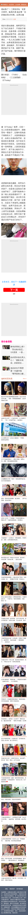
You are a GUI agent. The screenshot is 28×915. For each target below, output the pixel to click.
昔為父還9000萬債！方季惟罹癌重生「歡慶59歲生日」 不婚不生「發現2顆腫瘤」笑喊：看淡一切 (14, 598)
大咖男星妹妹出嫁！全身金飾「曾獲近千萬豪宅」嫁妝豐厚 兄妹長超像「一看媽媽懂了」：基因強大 (13, 640)
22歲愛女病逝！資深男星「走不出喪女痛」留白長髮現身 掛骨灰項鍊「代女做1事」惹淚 (13, 619)
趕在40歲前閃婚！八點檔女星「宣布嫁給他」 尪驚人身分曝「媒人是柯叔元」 (14, 739)
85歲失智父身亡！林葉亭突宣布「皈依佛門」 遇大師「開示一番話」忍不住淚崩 (14, 759)
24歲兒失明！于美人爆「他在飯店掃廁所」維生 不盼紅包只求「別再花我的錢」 (13, 660)
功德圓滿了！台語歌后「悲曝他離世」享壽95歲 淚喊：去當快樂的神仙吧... (13, 538)
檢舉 (14, 19)
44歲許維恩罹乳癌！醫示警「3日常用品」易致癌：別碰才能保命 (13, 879)
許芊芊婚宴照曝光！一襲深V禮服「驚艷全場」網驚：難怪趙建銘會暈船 (12, 460)
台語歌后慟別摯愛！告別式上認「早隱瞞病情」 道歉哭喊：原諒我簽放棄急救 (13, 839)
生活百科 (11, 4)
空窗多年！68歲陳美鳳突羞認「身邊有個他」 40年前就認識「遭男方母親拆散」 (14, 700)
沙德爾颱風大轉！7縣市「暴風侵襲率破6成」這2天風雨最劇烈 (13, 479)
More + (25, 378)
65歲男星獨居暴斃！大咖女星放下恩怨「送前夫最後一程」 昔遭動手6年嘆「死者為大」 (13, 578)
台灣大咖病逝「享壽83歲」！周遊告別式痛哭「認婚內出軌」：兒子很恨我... (13, 680)
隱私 (6, 889)
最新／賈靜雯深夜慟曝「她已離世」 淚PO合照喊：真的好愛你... (14, 499)
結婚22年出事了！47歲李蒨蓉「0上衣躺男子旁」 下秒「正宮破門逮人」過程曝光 (13, 419)
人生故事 (17, 4)
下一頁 (14, 289)
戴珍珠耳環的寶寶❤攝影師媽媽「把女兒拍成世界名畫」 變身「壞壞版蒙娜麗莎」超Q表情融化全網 (13, 398)
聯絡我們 (12, 889)
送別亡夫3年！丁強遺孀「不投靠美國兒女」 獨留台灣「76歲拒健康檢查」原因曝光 (14, 519)
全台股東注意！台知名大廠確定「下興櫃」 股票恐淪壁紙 (13, 439)
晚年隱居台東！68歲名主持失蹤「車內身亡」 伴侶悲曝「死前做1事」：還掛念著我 (14, 558)
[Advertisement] (14, 101)
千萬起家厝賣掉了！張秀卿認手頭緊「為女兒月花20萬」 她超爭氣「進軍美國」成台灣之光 (13, 819)
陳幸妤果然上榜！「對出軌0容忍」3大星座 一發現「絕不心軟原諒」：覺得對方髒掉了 (17, 349)
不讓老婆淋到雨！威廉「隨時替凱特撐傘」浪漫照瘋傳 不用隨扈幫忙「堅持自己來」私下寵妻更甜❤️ (13, 779)
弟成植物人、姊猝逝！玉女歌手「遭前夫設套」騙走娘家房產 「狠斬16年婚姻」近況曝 (13, 719)
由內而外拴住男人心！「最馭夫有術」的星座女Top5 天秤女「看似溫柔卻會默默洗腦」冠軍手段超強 (17, 360)
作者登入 (5, 4)
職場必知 (23, 4)
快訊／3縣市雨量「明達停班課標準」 (11, 799)
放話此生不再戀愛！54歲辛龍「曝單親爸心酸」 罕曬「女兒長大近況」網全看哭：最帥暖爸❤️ (18, 371)
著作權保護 (19, 889)
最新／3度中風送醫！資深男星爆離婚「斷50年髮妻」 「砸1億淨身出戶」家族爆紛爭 (13, 859)
